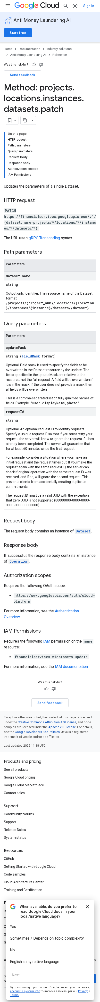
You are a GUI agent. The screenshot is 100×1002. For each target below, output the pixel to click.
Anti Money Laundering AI (42, 20)
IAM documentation (71, 666)
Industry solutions (59, 49)
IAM (46, 641)
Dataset (83, 531)
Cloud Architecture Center (24, 882)
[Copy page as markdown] (25, 120)
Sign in (88, 6)
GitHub (9, 859)
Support (10, 822)
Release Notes (15, 830)
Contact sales (14, 793)
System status (15, 837)
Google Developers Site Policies (37, 732)
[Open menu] (8, 6)
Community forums (19, 814)
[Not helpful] (41, 64)
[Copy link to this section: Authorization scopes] (56, 576)
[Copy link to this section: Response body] (43, 546)
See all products (16, 769)
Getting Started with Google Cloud (30, 866)
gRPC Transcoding (44, 238)
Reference (59, 55)
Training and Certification (23, 890)
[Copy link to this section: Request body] (40, 521)
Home (8, 49)
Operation (18, 561)
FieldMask (31, 356)
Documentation (29, 49)
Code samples (15, 874)
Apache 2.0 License (62, 727)
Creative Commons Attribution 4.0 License (47, 722)
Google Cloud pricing (19, 777)
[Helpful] (33, 64)
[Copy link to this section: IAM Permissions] (45, 631)
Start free (18, 32)
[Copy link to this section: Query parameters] (51, 324)
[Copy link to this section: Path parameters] (47, 252)
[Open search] (66, 6)
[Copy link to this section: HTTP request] (39, 201)
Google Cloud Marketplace (24, 785)
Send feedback (22, 75)
